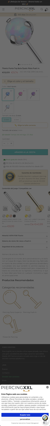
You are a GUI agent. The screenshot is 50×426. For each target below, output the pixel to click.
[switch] (45, 422)
